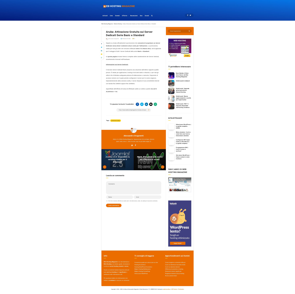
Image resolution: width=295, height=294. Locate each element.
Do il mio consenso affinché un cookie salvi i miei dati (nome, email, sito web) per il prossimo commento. (133, 200)
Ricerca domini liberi (171, 275)
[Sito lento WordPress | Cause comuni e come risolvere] (171, 157)
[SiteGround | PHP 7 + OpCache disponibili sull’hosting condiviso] (171, 106)
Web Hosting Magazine (107, 23)
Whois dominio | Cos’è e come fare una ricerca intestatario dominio (183, 133)
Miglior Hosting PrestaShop (142, 271)
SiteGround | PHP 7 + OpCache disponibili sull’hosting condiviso (183, 105)
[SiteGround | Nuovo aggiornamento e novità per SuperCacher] (171, 98)
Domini (117, 15)
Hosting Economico (140, 264)
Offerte (124, 15)
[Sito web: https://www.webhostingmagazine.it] (132, 145)
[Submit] (189, 31)
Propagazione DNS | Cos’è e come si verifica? (182, 149)
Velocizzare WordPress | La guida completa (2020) (183, 126)
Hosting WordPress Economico (143, 267)
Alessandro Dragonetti (134, 136)
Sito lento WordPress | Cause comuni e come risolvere (183, 156)
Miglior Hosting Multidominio (142, 269)
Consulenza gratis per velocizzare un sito (146, 262)
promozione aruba (115, 120)
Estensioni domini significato (173, 271)
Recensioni (134, 15)
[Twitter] (190, 15)
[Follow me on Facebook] (135, 145)
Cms (111, 15)
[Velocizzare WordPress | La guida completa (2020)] (171, 127)
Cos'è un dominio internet (172, 267)
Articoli (105, 15)
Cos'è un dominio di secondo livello (175, 264)
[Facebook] (187, 15)
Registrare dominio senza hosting (174, 273)
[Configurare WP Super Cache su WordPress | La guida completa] (171, 142)
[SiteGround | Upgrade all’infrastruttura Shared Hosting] (171, 91)
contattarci (112, 280)
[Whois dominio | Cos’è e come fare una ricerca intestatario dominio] (171, 134)
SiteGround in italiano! (183, 81)
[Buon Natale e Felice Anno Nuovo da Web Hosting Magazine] (171, 75)
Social (147, 15)
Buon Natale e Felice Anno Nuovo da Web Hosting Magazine (182, 74)
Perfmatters (181, 289)
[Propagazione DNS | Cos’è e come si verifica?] (171, 150)
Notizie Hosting (118, 23)
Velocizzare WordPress (141, 273)
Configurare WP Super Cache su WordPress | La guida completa (183, 141)
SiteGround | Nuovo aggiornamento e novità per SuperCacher (183, 98)
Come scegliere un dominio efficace (175, 262)
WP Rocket (174, 289)
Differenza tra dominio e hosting (174, 269)
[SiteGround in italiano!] (171, 83)
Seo (141, 15)
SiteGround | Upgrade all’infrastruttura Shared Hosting (182, 90)
